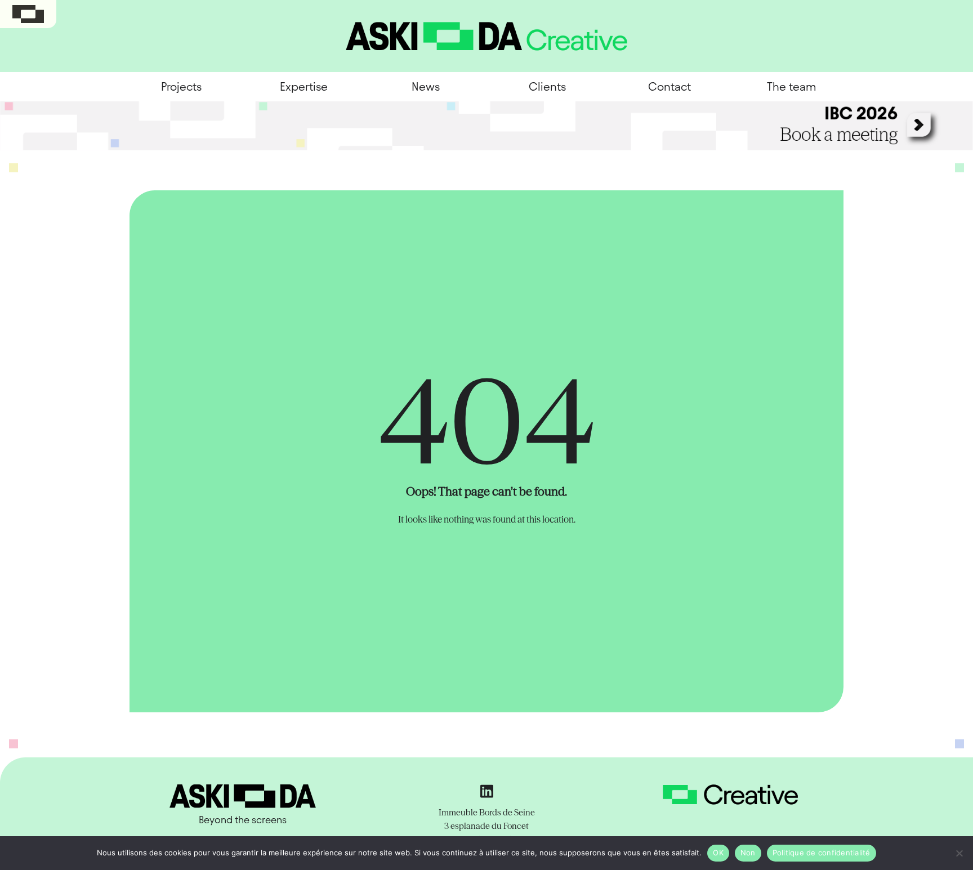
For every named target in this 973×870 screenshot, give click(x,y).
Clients (547, 87)
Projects (181, 87)
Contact (669, 87)
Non (748, 852)
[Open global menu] (28, 14)
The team (791, 87)
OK (718, 852)
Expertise (304, 87)
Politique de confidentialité (822, 852)
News (426, 87)
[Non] (959, 853)
